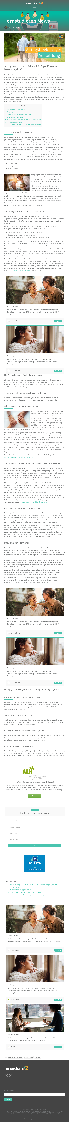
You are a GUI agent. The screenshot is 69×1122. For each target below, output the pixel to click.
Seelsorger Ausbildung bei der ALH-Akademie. (18, 457)
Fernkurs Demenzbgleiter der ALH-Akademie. (36, 502)
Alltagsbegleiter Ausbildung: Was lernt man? (18, 112)
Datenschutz (41, 1119)
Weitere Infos (35, 796)
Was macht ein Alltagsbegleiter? (15, 109)
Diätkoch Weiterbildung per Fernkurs (20, 890)
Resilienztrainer (13, 1034)
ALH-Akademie (15, 321)
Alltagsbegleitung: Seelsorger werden (16, 117)
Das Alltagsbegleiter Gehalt (13, 122)
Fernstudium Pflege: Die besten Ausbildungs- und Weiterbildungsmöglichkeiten (33, 885)
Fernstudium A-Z (41, 1109)
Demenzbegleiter (13, 306)
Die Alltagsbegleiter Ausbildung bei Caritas (18, 114)
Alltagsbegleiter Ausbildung (15, 1057)
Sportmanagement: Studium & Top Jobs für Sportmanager (26, 895)
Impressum (33, 1119)
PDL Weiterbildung (14, 887)
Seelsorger (11, 356)
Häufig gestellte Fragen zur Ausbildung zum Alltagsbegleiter (23, 124)
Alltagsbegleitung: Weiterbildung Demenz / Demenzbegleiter (23, 119)
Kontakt (26, 1119)
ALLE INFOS (58, 321)
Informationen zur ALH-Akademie (20, 270)
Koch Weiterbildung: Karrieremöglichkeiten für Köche (25, 892)
